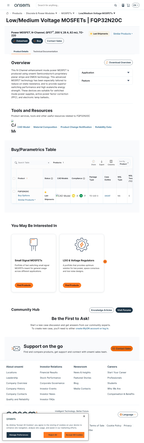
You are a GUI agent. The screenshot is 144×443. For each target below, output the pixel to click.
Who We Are (114, 388)
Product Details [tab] (21, 51)
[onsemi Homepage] (22, 5)
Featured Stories (82, 377)
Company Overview (16, 383)
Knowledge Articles (101, 310)
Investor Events (48, 388)
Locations (11, 372)
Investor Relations (51, 366)
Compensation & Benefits (120, 394)
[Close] (84, 416)
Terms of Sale (97, 425)
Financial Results (49, 372)
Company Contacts (16, 394)
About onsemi (14, 366)
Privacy (128, 425)
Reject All (53, 435)
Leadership (12, 377)
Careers (112, 366)
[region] (45, 427)
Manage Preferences (18, 435)
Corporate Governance (52, 383)
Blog (76, 383)
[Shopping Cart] (129, 5)
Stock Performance (50, 377)
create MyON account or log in (92, 328)
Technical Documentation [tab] (45, 51)
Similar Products (122, 33)
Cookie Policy (114, 425)
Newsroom (80, 366)
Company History (15, 388)
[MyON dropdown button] (124, 5)
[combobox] (74, 5)
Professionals (114, 377)
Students (112, 383)
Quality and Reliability (17, 399)
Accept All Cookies (74, 435)
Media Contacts (82, 388)
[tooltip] (102, 162)
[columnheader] (29, 178)
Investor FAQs (47, 399)
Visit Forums (124, 310)
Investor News (47, 394)
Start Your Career (116, 372)
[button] (115, 5)
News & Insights (82, 372)
